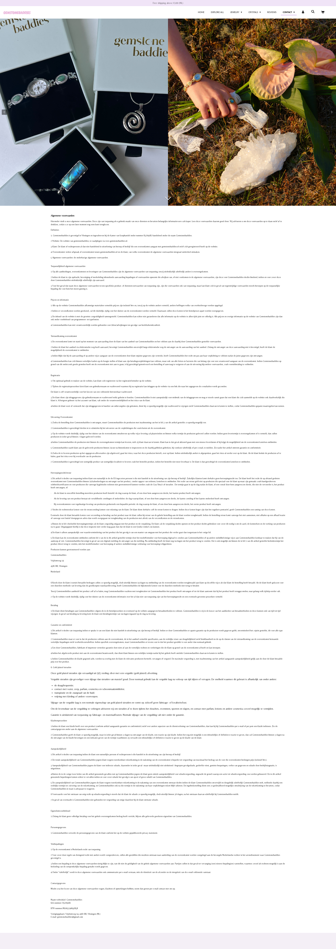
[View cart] (322, 12)
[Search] (313, 12)
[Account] (303, 12)
